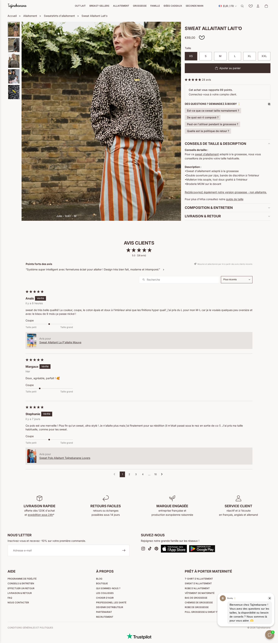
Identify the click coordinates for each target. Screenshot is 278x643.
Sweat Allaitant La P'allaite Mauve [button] (60, 342)
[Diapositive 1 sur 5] (13, 29)
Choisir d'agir (105, 597)
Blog (99, 578)
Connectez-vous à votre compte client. (213, 94)
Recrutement (104, 616)
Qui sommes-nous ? (108, 588)
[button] (193, 79)
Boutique (102, 583)
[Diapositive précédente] (26, 121)
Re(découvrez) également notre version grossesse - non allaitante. (226, 192)
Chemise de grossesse (199, 602)
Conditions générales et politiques (30, 627)
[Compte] (258, 6)
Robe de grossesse (197, 607)
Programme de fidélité (22, 578)
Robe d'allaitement (197, 588)
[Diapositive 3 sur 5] (13, 61)
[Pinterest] (156, 549)
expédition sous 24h (40, 514)
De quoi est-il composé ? (202, 117)
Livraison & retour (20, 593)
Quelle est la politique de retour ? (208, 131)
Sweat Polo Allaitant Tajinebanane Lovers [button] (64, 457)
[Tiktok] (150, 549)
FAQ (10, 597)
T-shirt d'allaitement (199, 578)
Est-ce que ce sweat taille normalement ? (213, 110)
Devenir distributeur (109, 607)
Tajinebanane (263, 627)
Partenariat (104, 612)
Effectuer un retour (21, 588)
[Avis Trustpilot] (139, 636)
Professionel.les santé (111, 602)
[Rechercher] (242, 6)
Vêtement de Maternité (199, 593)
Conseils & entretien (21, 583)
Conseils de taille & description (215, 144)
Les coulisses (105, 593)
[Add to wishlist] (201, 37)
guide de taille (234, 199)
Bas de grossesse (196, 597)
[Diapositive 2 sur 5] (13, 45)
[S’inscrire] (124, 551)
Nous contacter (18, 602)
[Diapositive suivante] (177, 121)
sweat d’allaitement (207, 154)
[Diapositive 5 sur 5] (13, 92)
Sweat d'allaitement (198, 583)
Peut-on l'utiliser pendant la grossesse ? (212, 124)
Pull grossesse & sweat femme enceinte (210, 612)
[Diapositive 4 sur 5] (13, 76)
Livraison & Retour (203, 216)
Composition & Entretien (209, 208)
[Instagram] (143, 549)
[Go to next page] (163, 474)
